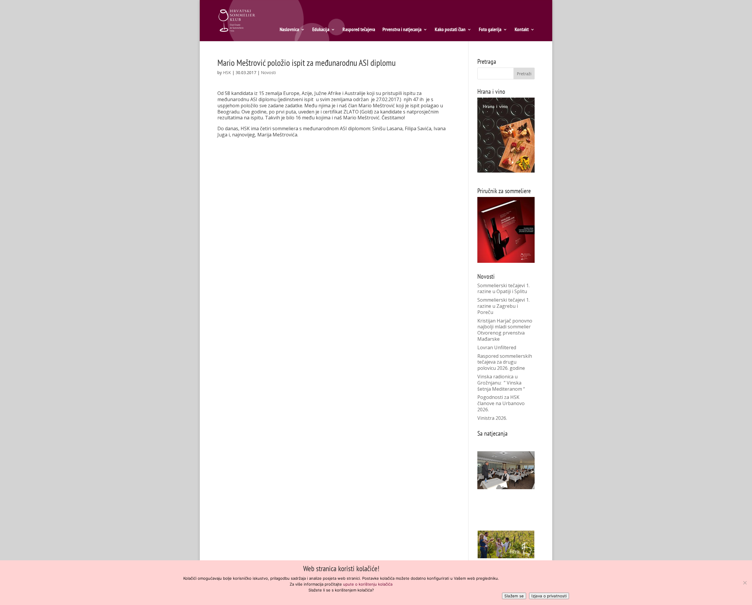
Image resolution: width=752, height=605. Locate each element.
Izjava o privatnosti (549, 596)
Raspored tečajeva (359, 30)
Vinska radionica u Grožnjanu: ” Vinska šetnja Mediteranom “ (501, 382)
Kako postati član (450, 30)
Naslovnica (289, 30)
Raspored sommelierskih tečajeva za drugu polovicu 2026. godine (504, 362)
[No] (745, 583)
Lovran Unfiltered (496, 347)
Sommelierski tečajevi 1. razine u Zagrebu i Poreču (503, 306)
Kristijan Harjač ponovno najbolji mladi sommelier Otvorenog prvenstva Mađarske (504, 329)
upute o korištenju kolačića (367, 584)
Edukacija (320, 30)
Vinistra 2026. (492, 418)
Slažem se (514, 596)
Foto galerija (490, 30)
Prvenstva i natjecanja (402, 30)
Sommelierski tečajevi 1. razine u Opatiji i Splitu (503, 288)
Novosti (268, 72)
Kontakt (522, 30)
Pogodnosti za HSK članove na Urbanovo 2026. (501, 403)
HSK (227, 72)
